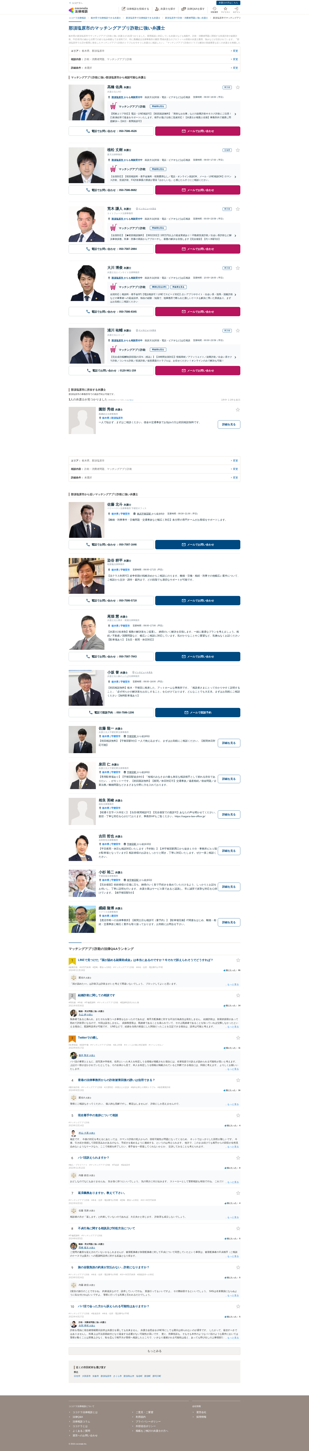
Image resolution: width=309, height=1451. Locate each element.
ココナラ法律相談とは (85, 1412)
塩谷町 (139, 1376)
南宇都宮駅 (133, 880)
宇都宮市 (125, 513)
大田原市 (86, 1376)
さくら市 (117, 1376)
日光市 (77, 1376)
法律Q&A (78, 1416)
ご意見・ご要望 (144, 1412)
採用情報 (201, 1416)
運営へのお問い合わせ (85, 1435)
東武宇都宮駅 (144, 513)
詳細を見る (229, 424)
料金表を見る (158, 106)
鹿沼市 (114, 915)
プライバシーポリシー (148, 1421)
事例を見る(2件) (159, 287)
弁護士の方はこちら (228, 2)
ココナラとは (80, 1426)
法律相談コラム (81, 1421)
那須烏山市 (129, 1376)
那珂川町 (157, 1376)
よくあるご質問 (81, 1430)
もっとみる (154, 1350)
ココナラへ (77, 3)
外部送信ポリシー (146, 1426)
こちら (130, 400)
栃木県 (105, 418)
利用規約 (141, 1416)
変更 (235, 50)
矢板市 (95, 1376)
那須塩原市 (118, 97)
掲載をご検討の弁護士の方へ (152, 1430)
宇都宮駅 (132, 736)
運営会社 (201, 1412)
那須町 (147, 1376)
